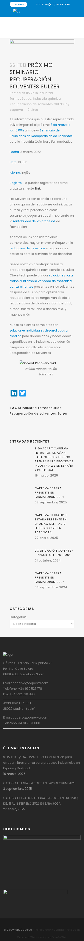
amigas (43, 937)
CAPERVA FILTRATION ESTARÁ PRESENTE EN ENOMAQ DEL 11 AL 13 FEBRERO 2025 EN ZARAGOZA (51, 523)
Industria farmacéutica (42, 408)
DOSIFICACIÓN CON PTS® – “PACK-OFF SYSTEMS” (54, 553)
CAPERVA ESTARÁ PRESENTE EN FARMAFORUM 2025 (49, 492)
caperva (16, 110)
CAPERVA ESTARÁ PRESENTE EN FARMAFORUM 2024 (50, 577)
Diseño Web (59, 937)
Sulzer (14, 125)
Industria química (47, 98)
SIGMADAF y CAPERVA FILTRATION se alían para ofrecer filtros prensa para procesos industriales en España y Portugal (54, 459)
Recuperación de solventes (31, 104)
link (38, 188)
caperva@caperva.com (53, 4)
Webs (34, 937)
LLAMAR (19, 4)
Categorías (18, 617)
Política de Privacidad (49, 930)
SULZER (59, 104)
